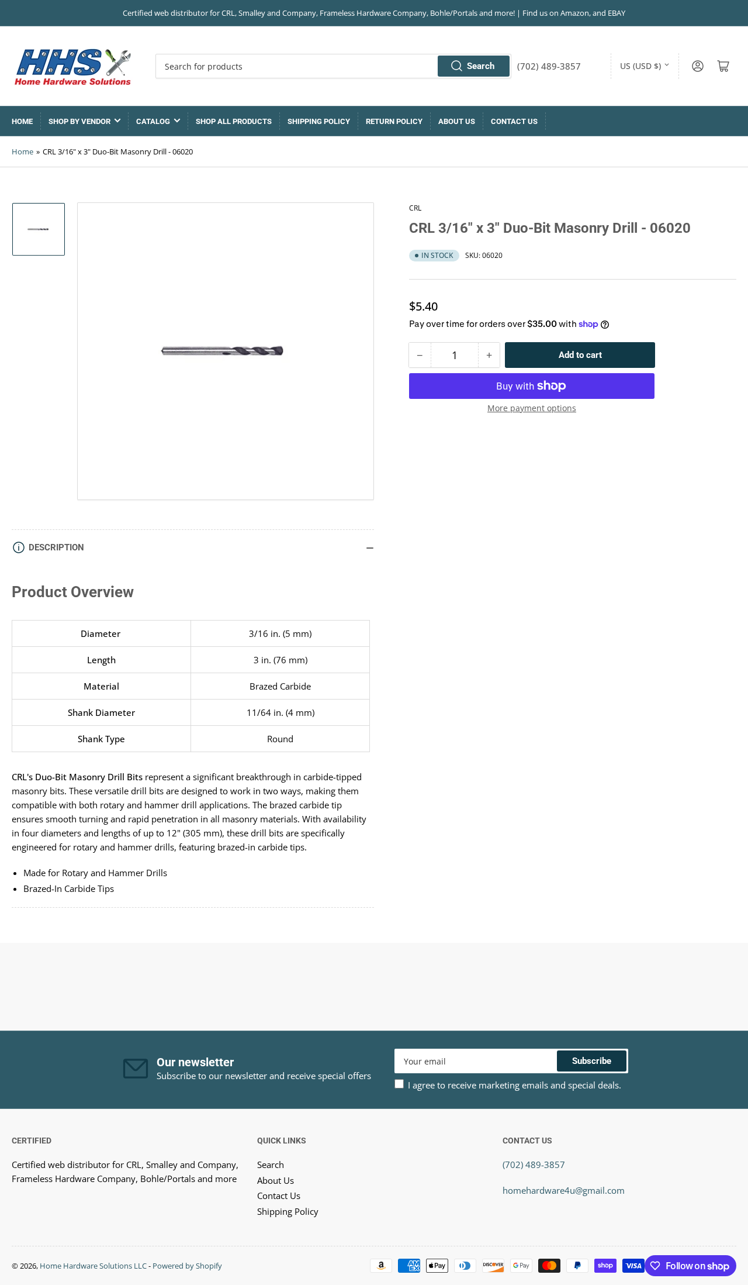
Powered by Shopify (187, 1265)
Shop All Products (234, 121)
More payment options (531, 408)
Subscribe (591, 1061)
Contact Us (514, 121)
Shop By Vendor (79, 121)
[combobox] (333, 66)
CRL (415, 208)
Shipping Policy (319, 121)
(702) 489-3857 (534, 1164)
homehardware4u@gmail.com (564, 1190)
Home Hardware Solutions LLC (93, 1265)
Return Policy (394, 121)
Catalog (153, 121)
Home (22, 121)
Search (480, 66)
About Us (456, 121)
